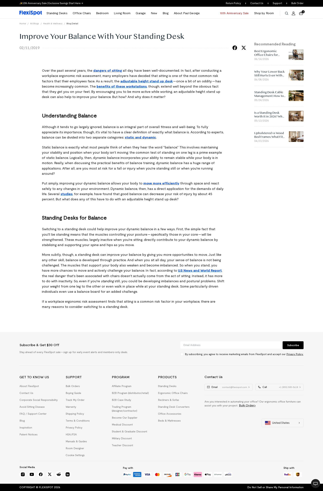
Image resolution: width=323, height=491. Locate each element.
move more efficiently (161, 183)
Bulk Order (297, 3)
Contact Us (256, 3)
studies (67, 194)
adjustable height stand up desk (146, 81)
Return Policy (233, 3)
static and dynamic (140, 137)
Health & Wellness (52, 23)
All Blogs (34, 23)
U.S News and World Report (200, 270)
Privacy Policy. (294, 354)
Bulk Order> (247, 405)
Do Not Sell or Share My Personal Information (275, 487)
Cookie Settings (75, 455)
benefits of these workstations (122, 86)
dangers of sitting (107, 70)
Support (277, 3)
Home (22, 23)
